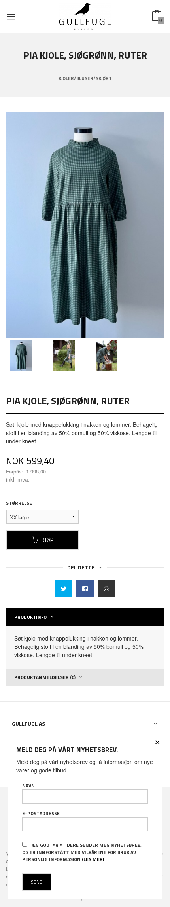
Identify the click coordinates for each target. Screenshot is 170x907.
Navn (28, 785)
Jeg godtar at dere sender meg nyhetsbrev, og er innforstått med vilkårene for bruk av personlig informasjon (82, 852)
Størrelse (19, 503)
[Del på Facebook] (85, 588)
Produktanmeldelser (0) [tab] (45, 677)
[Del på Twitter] (63, 588)
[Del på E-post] (106, 588)
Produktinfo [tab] (30, 617)
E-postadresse (41, 813)
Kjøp (47, 540)
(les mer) (93, 859)
